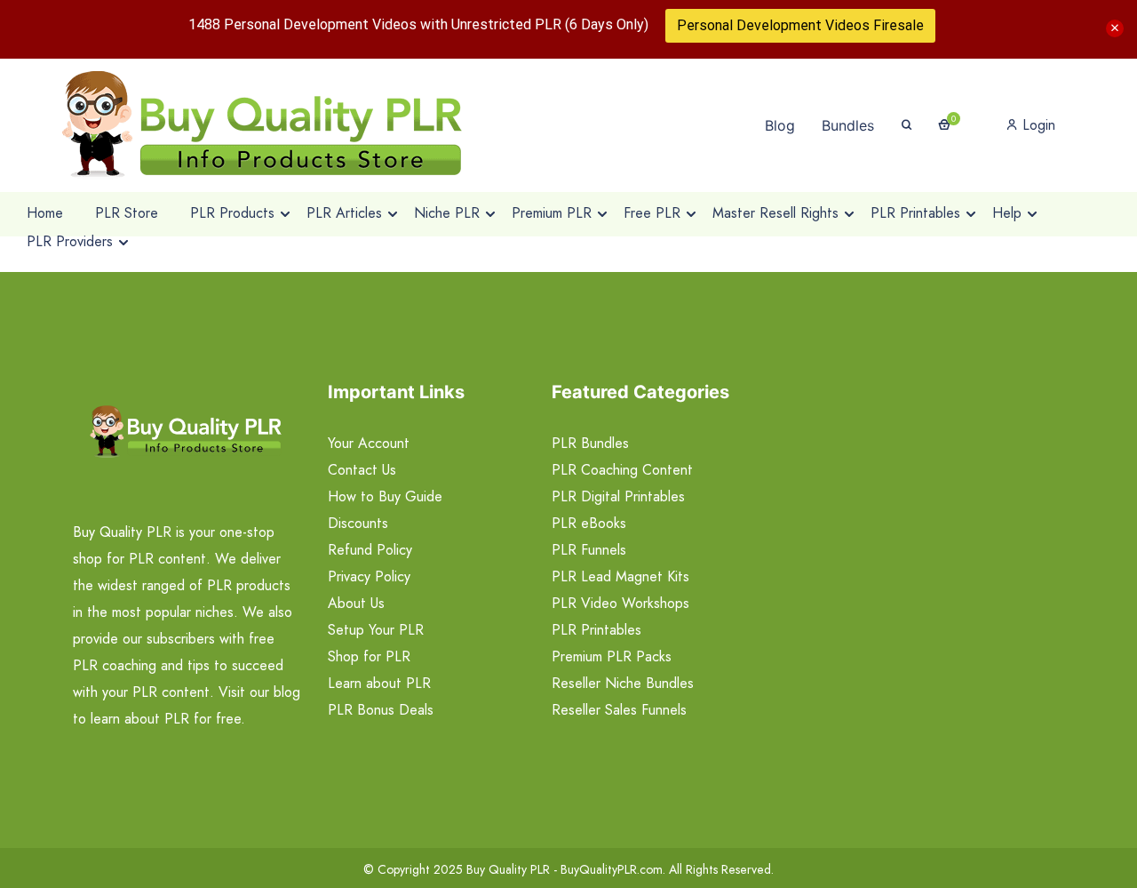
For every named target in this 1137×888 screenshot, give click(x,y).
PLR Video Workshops (620, 603)
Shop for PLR (369, 656)
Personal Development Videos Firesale (800, 25)
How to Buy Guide (385, 496)
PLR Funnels (589, 550)
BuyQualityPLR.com (612, 869)
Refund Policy (370, 550)
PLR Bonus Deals (380, 710)
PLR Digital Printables (618, 496)
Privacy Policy (369, 576)
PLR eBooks (589, 523)
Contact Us (362, 470)
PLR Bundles (590, 443)
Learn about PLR (379, 683)
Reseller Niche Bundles (623, 683)
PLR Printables (596, 630)
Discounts (358, 523)
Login (1036, 125)
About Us (356, 603)
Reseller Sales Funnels (619, 710)
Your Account (368, 443)
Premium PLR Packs (612, 656)
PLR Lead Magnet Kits (620, 576)
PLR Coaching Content (622, 470)
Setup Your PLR (376, 630)
